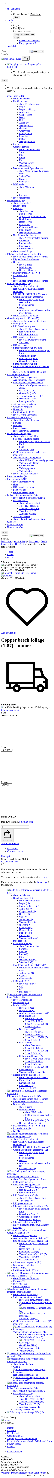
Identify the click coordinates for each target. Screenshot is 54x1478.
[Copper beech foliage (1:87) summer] (19, 573)
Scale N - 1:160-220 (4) (36, 1024)
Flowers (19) (19, 1281)
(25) (21, 989)
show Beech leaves (34, 1032)
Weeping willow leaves (30, 232)
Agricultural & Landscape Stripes (29, 380)
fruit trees (17, 144)
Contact (11, 1446)
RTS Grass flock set (28, 334)
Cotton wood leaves (28, 227)
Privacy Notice (14, 1444)
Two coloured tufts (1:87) (31, 396)
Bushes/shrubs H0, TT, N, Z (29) (29, 1125)
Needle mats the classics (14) (26, 1074)
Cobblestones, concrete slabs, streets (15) (32, 1321)
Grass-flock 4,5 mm (28, 358)
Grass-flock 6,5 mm (28, 361)
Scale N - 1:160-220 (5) (36, 1037)
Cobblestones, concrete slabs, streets (30, 452)
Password (17, 31)
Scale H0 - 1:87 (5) (34, 1034)
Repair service (14, 1433)
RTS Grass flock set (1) (30, 1192)
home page (42, 882)
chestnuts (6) (25, 924)
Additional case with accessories (34, 310)
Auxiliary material (27, 514)
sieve (21, 307)
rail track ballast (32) (23, 1393)
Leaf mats (17, 208)
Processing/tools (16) (17, 479)
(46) (21, 986)
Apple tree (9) (25, 908)
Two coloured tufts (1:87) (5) (33, 1254)
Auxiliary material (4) (29, 1407)
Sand (21, 447)
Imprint (10, 1428)
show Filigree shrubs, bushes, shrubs (30, 256)
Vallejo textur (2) (27, 1350)
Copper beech (25, 114)
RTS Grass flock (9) (28, 1190)
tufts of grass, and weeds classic (28, 382)
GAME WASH (26, 465)
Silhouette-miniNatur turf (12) (27, 1222)
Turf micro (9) (26, 1200)
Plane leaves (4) (26, 1069)
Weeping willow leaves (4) (32, 1072)
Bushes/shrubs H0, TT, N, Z (26, 272)
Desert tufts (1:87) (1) (29, 1249)
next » (10, 557)
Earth (21, 444)
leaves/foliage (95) (16, 200)
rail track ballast (20, 500)
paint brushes (19, 489)
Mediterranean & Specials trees (28, 168)
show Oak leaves (33, 1045)
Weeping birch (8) (27, 922)
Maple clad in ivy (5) (29, 906)
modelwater (18, 455)
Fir (20, 160)
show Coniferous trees (29, 149)
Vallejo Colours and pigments (27, 457)
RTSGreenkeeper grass (24, 326)
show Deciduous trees (29, 104)
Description (12, 848)
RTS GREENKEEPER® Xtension (30, 294)
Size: (3, 712)
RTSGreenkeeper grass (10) (26, 1184)
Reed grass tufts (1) (28, 1259)
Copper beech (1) (27, 911)
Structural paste (26, 449)
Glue (15, 484)
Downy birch (25, 133)
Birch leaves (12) (27, 1016)
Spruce (22, 152)
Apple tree (24, 112)
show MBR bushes (34, 1112)
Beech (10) (24, 914)
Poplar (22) (24, 935)
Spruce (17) (24, 949)
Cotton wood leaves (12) (31, 1056)
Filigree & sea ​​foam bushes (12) (28, 1101)
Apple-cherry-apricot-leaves (32, 216)
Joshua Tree (24, 176)
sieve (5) (23, 1160)
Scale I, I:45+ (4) (33, 1026)
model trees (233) (15, 96)
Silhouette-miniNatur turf (25, 364)
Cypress (23, 179)
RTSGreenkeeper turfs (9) (25, 1195)
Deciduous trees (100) (23, 898)
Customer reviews (15, 851)
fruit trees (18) (20, 941)
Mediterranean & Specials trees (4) (29, 965)
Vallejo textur (25, 471)
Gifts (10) (11, 522)
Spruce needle (26, 248)
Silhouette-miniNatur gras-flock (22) (30, 1206)
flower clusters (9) (21, 1286)
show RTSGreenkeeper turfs (32, 339)
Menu (4, 80)
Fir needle (24, 240)
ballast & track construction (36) (22, 495)
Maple (22, 106)
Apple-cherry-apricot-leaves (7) (34, 1013)
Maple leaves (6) (27, 1010)
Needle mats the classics (24, 235)
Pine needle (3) (26, 1085)
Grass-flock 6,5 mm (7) (30, 1219)
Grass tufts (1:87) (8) (29, 1251)
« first (10, 552)
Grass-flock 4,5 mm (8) (30, 1216)
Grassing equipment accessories (28, 297)
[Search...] (37, 51)
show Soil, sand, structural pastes (34, 441)
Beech (22, 117)
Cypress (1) (24, 975)
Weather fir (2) (26, 962)
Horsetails (18, 409)
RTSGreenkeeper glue (23, 487)
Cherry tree (24, 130)
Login (10, 20)
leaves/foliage (19, 205)
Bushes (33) (19, 1104)
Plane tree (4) (25, 933)
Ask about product (10, 843)
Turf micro (24, 342)
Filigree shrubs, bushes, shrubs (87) (24, 254)
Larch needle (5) (27, 1083)
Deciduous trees (20, 101)
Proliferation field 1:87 (23, 412)
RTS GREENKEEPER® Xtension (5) (31, 1147)
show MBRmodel (27, 187)
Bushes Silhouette (27, 270)
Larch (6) (23, 954)
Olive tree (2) (25, 978)
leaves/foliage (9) (21, 1002)
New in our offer (15, 524)
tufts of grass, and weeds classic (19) (30, 1241)
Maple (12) (24, 903)
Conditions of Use (15, 1436)
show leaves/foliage (22, 203)
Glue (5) (17, 1366)
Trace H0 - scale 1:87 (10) (31, 1399)
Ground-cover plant (22, 406)
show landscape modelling (25, 436)
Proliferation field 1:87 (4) (25, 1270)
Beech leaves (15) (27, 1029)
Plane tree (23, 136)
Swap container (26, 305)
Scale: (4, 747)
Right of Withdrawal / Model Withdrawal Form (29, 1441)
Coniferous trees (21, 147)
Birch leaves (25, 219)
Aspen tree (24, 122)
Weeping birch (26, 125)
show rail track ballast (29, 503)
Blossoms (17, 425)
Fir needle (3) (25, 1080)
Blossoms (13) (20, 1283)
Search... (5, 54)
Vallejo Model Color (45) (31, 1337)
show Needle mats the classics (33, 238)
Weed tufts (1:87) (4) (29, 1257)
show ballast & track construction (29, 497)
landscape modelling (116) (19, 433)
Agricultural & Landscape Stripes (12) (31, 1238)
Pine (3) (23, 951)
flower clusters (20, 428)
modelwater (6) (20, 1324)
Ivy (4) (16, 1131)
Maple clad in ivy (27, 109)
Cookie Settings (14, 1451)
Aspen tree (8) (26, 919)
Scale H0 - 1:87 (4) (34, 1021)
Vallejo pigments (27, 468)
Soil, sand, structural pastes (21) (28, 1297)
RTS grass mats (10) (22, 1203)
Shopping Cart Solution (35, 1472)
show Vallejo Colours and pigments (36, 460)
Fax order (11, 1430)
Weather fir (24, 165)
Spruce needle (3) (27, 1088)
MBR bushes (25, 267)
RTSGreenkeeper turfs (23, 337)
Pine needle (24, 246)
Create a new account (29, 40)
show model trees (21, 98)
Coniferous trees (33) (23, 943)
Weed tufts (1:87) (27, 398)
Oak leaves (24, 224)
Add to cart (7, 841)
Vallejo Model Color (29, 463)
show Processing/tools (23, 481)
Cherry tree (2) (26, 927)
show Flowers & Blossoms (26, 420)
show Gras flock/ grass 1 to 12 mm (29, 321)
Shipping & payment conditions (22, 1438)
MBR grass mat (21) (23, 1182)
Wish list (11, 46)
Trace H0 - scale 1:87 (29, 506)
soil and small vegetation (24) (27, 1262)
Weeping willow (27, 141)
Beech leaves (25, 222)
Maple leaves (25, 214)
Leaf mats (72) (20, 1005)
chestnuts (23, 128)
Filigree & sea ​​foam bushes (26, 259)
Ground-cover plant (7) (24, 1265)
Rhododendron (20, 275)
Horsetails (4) (19, 1267)
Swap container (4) (28, 1158)
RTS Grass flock (27, 331)
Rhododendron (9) (22, 1128)
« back (10, 554)
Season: (5, 782)
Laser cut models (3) (17, 476)
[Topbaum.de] (11, 59)
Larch (22, 157)
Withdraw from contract (12, 1472)
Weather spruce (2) (28, 959)
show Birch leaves (34, 1018)
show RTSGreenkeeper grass (33, 329)
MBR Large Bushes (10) (37, 1120)
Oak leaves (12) (26, 1042)
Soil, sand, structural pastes (26, 439)
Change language (21, 14)
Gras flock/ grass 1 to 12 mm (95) (23, 318)
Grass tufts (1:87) (27, 393)
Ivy (14, 278)
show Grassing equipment (25, 286)
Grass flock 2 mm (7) (29, 1214)
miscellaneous (25, 313)
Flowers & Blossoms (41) (19, 417)
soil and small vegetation (24, 404)
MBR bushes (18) (27, 1109)
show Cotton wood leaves (37, 1058)
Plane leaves (25, 230)
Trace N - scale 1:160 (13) (31, 1401)
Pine (21, 155)
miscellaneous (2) (27, 1168)
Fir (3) (22, 957)
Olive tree (23, 181)
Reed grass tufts (26, 401)
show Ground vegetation (25, 377)
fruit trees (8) (25, 991)
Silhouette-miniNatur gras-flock (28, 347)
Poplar (22, 139)
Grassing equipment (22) (19, 283)
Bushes (16, 262)
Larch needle (25, 243)
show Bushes (25, 264)
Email (16, 28)
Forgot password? (27, 43)
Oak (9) (23, 916)
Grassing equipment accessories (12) (30, 1149)
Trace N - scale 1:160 (29, 508)
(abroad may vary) (10, 710)
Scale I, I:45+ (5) (33, 1040)
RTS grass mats (20, 345)
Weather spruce (26, 163)
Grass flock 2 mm (27, 356)
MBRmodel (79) (21, 981)
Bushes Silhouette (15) (30, 1123)
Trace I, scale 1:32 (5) (29, 1404)
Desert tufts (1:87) (27, 390)
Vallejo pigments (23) (29, 1348)
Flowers (17, 422)
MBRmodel (18, 184)
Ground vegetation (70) (18, 374)
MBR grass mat (20, 323)
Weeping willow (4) (28, 938)
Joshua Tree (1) (26, 973)
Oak (21, 120)
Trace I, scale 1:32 (27, 511)
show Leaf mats (26, 211)
